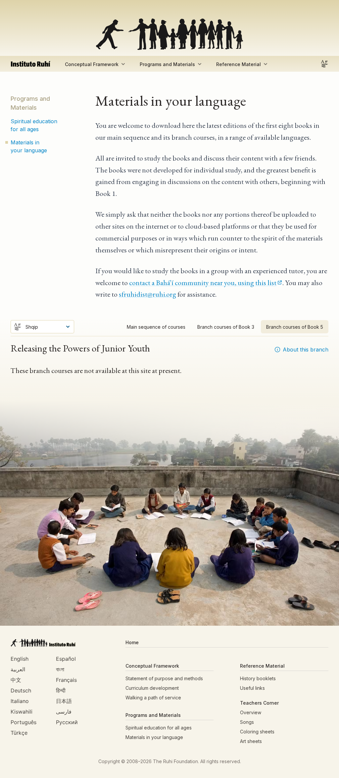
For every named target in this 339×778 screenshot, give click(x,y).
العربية (18, 669)
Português (23, 722)
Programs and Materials (167, 64)
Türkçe (19, 732)
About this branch (305, 349)
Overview (250, 712)
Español (66, 658)
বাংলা (60, 669)
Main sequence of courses (156, 327)
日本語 (64, 701)
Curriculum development (152, 688)
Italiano (20, 701)
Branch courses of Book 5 (294, 327)
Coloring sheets (257, 731)
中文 (16, 680)
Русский (67, 722)
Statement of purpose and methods (164, 678)
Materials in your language (29, 146)
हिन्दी (61, 690)
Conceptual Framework (92, 64)
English (19, 658)
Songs (247, 722)
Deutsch (21, 690)
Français (66, 680)
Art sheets (251, 741)
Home (132, 642)
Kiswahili (21, 711)
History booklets (258, 678)
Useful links (252, 688)
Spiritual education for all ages (34, 125)
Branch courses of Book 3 (225, 327)
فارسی (64, 711)
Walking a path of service (153, 697)
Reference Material (238, 64)
